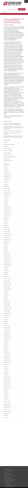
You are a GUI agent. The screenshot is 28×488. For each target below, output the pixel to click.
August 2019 (6, 290)
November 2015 (7, 383)
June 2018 (6, 319)
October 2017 (7, 335)
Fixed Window (7, 474)
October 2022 (7, 213)
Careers (15, 9)
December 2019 (7, 282)
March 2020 (6, 276)
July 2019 (6, 292)
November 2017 (7, 333)
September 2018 (7, 313)
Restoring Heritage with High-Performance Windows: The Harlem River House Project (13, 136)
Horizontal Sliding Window (10, 476)
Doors (5, 472)
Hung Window (7, 477)
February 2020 (7, 278)
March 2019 (6, 301)
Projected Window (8, 478)
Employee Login (9, 485)
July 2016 (6, 366)
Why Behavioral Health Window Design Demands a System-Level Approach (12, 124)
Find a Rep (22, 9)
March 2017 (6, 350)
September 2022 (7, 215)
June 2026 (6, 166)
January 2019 (7, 305)
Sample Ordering (10, 487)
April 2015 (6, 397)
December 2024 (7, 174)
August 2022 (6, 217)
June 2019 (6, 295)
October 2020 (7, 262)
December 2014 (7, 405)
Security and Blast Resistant (10, 156)
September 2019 (7, 288)
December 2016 (7, 356)
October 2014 (7, 409)
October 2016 (7, 360)
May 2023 (6, 202)
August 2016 (6, 364)
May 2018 (6, 321)
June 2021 (6, 245)
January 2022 (7, 231)
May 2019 (6, 297)
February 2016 (7, 376)
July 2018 (6, 317)
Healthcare (6, 146)
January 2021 (7, 256)
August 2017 (6, 340)
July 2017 (6, 342)
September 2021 (7, 239)
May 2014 (6, 417)
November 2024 (7, 176)
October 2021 (7, 237)
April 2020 (6, 274)
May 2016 (6, 370)
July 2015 (6, 391)
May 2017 (6, 346)
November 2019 (7, 284)
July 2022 (6, 219)
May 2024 (6, 182)
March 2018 (6, 325)
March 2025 (6, 172)
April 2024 (6, 184)
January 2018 (7, 329)
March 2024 (6, 186)
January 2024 (7, 190)
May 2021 (6, 247)
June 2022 (6, 221)
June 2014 (6, 415)
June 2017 (6, 344)
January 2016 (7, 378)
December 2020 (7, 258)
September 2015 (7, 387)
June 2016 (6, 368)
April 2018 (6, 323)
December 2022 (7, 209)
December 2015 (7, 380)
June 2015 (6, 393)
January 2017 (7, 354)
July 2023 (6, 198)
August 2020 (6, 266)
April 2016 (6, 372)
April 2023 (6, 204)
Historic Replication (8, 148)
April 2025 (6, 170)
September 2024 (7, 178)
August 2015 (6, 389)
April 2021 (6, 249)
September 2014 (7, 411)
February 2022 (7, 229)
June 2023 (6, 200)
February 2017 (7, 352)
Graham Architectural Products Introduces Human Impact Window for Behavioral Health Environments (14, 127)
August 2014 (6, 413)
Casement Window (8, 471)
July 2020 (6, 268)
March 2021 (6, 252)
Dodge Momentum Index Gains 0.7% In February (12, 133)
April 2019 (6, 299)
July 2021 (6, 243)
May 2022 (6, 223)
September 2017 (7, 337)
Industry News (7, 152)
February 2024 (7, 188)
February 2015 (7, 401)
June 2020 (6, 270)
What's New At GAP (8, 160)
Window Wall (7, 482)
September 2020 (7, 264)
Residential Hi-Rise (8, 154)
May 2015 (6, 395)
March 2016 (6, 374)
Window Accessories (9, 481)
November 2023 (7, 194)
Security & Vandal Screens (10, 479)
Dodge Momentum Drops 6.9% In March (12, 131)
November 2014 (7, 407)
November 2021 (7, 235)
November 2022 (7, 211)
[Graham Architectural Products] (12, 3)
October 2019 (7, 286)
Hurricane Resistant (8, 150)
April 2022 (6, 225)
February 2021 (7, 254)
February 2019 (7, 303)
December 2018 (7, 307)
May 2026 (6, 168)
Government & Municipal (9, 144)
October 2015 (7, 385)
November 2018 (7, 309)
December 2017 (7, 331)
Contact (10, 9)
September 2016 (7, 362)
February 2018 (7, 327)
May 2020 (6, 272)
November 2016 (7, 358)
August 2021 (6, 241)
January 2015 (7, 403)
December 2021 (7, 233)
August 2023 (6, 196)
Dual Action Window (8, 473)
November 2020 (7, 260)
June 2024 (6, 180)
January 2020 (7, 280)
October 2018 (7, 311)
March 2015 (6, 399)
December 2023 (7, 192)
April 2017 (6, 348)
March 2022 (6, 227)
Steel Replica (7, 158)
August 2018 (6, 315)
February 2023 (7, 207)
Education (6, 142)
